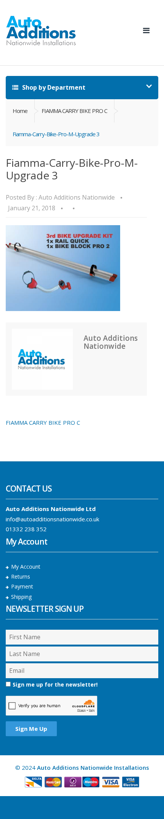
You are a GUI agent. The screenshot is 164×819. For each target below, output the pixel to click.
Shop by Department (53, 87)
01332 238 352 (26, 529)
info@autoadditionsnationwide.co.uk (52, 519)
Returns (20, 576)
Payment (22, 586)
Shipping (21, 596)
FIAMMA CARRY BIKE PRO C (74, 110)
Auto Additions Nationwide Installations (93, 767)
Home (20, 110)
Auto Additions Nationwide (77, 197)
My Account (25, 566)
